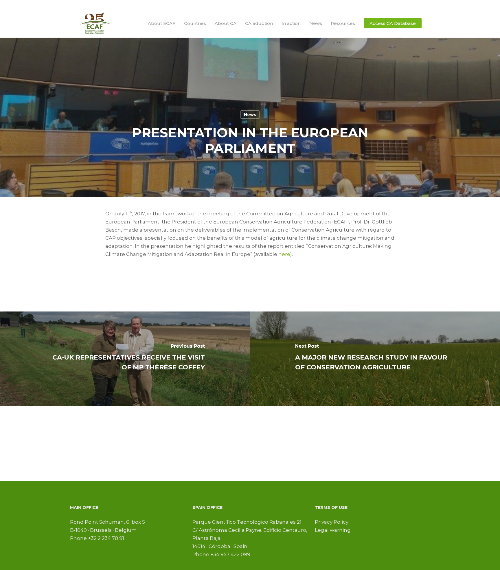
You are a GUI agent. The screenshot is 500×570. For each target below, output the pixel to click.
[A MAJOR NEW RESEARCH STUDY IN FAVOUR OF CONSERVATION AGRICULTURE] (375, 358)
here (284, 254)
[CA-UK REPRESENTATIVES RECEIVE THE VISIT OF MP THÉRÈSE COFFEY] (125, 358)
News (250, 114)
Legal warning (333, 530)
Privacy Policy (331, 522)
